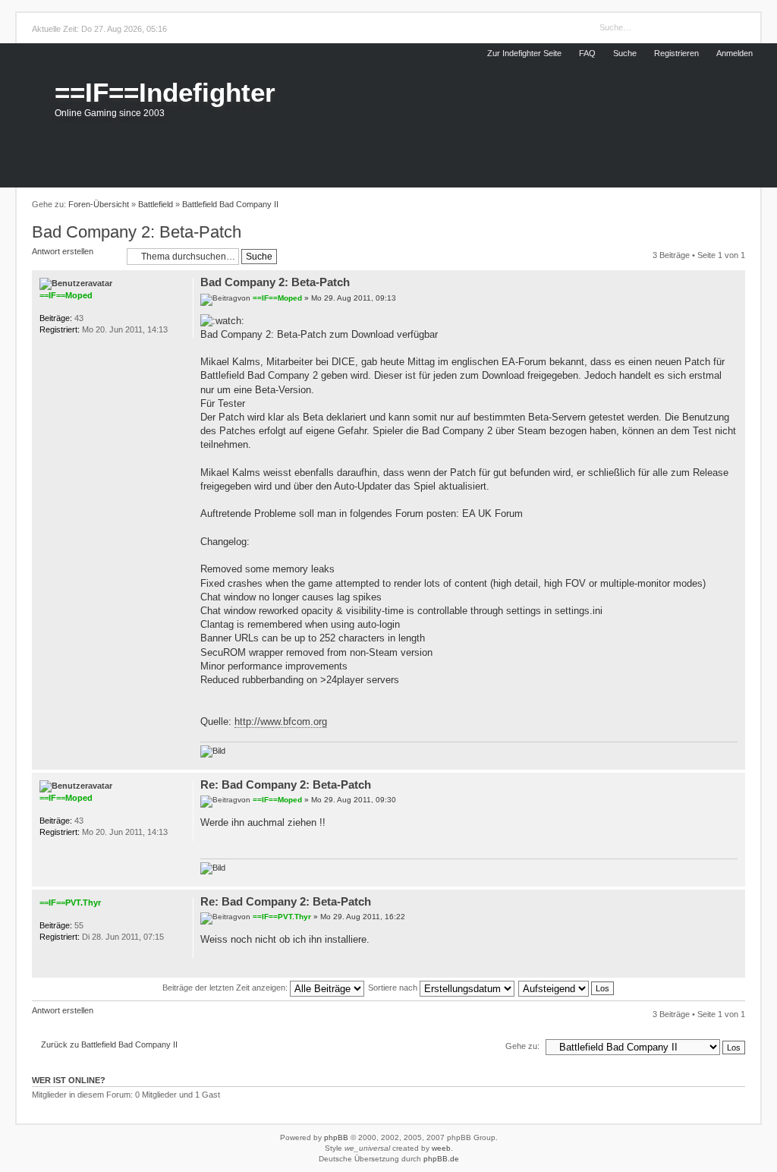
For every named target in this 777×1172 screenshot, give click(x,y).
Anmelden (734, 53)
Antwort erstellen (62, 251)
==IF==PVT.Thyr (282, 916)
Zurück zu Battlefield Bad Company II (109, 1044)
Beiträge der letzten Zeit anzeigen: (226, 987)
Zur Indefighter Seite (524, 53)
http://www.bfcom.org (280, 721)
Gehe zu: (522, 1046)
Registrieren (676, 53)
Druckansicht (736, 205)
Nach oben (734, 761)
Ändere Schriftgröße (717, 205)
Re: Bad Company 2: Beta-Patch (285, 784)
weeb (441, 1148)
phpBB (336, 1137)
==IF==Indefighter (165, 92)
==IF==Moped (277, 298)
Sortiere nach (394, 987)
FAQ (587, 53)
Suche (625, 53)
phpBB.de (441, 1159)
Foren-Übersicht (98, 204)
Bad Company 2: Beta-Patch (136, 231)
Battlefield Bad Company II (230, 204)
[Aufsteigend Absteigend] (566, 987)
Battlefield (155, 204)
